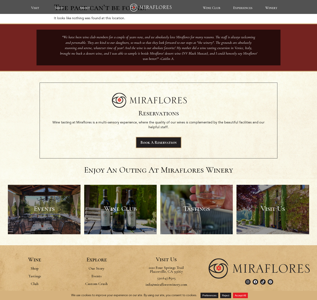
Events (96, 276)
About (84, 8)
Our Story (96, 268)
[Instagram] (248, 282)
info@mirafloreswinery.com (166, 284)
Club (35, 284)
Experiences (242, 8)
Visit (35, 8)
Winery (271, 8)
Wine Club (211, 8)
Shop (59, 8)
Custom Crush (96, 284)
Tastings (34, 276)
